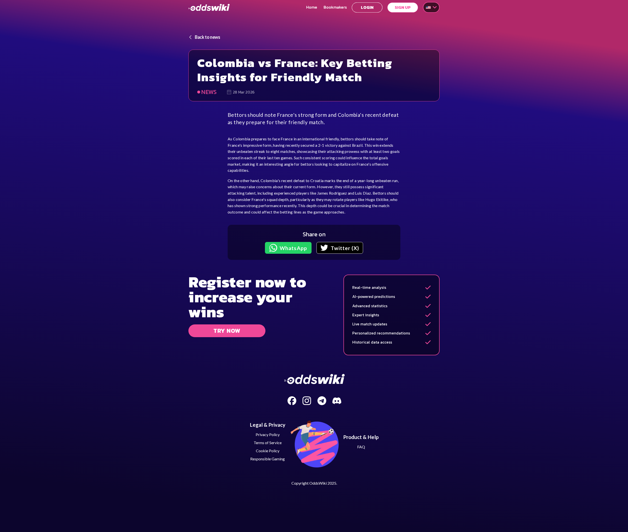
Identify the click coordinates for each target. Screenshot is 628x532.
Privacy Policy (268, 434)
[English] (431, 7)
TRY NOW (226, 330)
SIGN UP (403, 7)
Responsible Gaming (267, 458)
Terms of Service (268, 442)
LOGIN (367, 7)
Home (311, 7)
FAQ (361, 446)
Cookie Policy (267, 450)
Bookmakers (335, 7)
